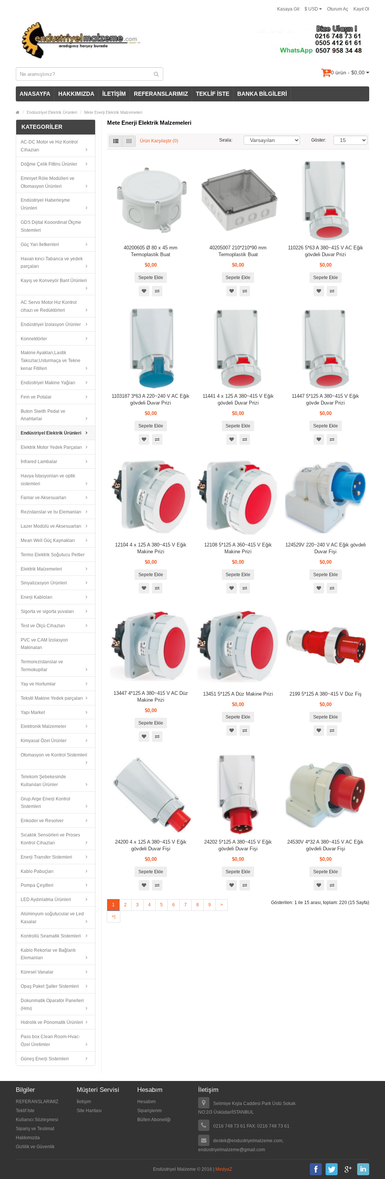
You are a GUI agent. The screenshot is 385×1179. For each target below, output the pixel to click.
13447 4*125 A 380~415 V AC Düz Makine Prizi (151, 696)
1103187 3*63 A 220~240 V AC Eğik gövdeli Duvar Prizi (150, 399)
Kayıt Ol (361, 9)
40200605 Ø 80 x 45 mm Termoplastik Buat (150, 251)
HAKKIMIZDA (76, 94)
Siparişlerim (149, 1110)
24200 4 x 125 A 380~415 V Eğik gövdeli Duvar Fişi (150, 845)
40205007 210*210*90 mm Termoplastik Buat (238, 251)
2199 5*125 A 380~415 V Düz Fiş (326, 694)
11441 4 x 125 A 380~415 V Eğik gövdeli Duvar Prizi (238, 399)
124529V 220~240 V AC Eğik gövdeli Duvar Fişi (325, 548)
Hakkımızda (28, 1137)
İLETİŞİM (114, 94)
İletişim (84, 1101)
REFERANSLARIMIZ (161, 94)
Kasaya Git (288, 9)
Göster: (317, 140)
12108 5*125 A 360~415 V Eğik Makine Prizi (238, 548)
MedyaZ (223, 1169)
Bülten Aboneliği (154, 1119)
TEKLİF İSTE (212, 94)
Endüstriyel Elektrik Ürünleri (52, 112)
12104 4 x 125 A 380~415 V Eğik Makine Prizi (150, 548)
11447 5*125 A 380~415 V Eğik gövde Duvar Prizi (325, 399)
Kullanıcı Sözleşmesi (37, 1119)
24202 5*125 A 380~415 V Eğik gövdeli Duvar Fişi (238, 845)
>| (113, 916)
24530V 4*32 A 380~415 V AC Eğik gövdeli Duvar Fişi (325, 845)
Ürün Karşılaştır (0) (159, 141)
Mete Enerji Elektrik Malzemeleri (113, 112)
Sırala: (225, 140)
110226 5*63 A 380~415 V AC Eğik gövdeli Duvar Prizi (325, 251)
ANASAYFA (35, 94)
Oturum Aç (337, 9)
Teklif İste (25, 1110)
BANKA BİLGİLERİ (262, 94)
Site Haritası (89, 1110)
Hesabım (146, 1101)
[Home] (18, 112)
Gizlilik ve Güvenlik (35, 1146)
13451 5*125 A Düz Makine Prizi (238, 694)
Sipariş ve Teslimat (35, 1128)
